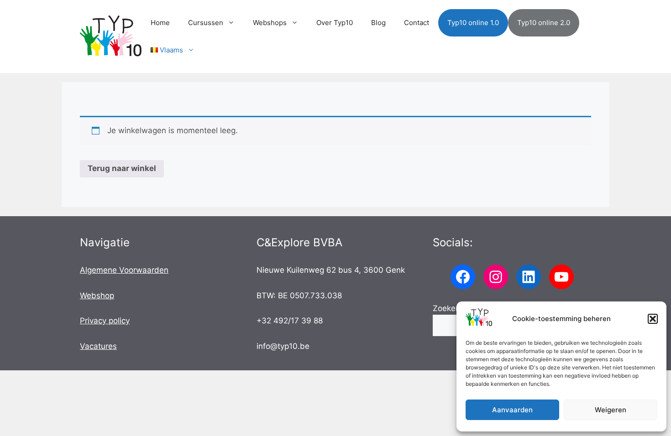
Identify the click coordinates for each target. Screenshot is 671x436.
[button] (652, 318)
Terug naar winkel (122, 168)
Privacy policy (105, 320)
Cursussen (205, 22)
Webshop (97, 295)
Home (160, 22)
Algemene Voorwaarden (124, 270)
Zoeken (446, 308)
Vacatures (98, 346)
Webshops (270, 22)
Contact (416, 22)
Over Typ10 (334, 22)
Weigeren (610, 409)
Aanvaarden (512, 409)
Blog (378, 22)
